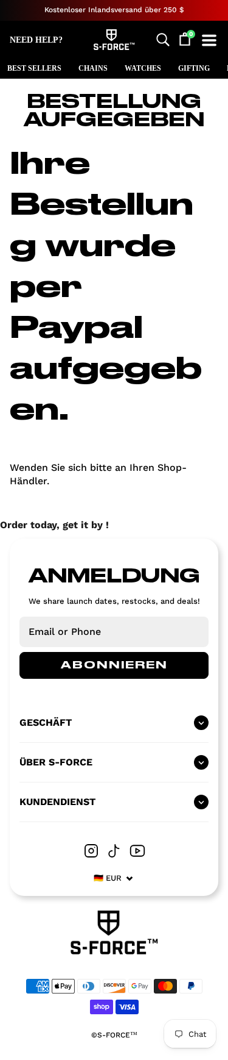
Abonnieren (114, 665)
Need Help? (36, 40)
